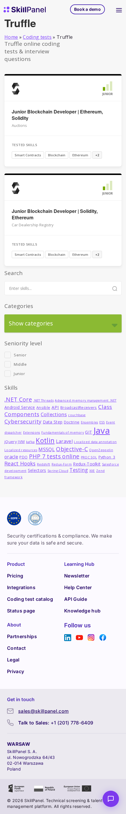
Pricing (15, 576)
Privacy (15, 671)
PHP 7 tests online (54, 456)
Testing (78, 470)
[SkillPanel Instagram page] (91, 637)
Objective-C (72, 449)
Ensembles (89, 422)
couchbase (77, 415)
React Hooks (20, 463)
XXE (92, 471)
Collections (54, 414)
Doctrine (72, 422)
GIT (88, 432)
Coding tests (37, 37)
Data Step (53, 422)
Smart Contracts (28, 155)
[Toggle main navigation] (119, 9)
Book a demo (87, 9)
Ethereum (80, 155)
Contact (16, 648)
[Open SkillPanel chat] (111, 799)
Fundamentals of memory (62, 432)
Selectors (37, 470)
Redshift (43, 464)
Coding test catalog (30, 599)
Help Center (78, 587)
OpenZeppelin (101, 450)
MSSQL (46, 449)
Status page (21, 611)
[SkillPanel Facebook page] (102, 637)
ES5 (102, 422)
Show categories (31, 323)
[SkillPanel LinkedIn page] (67, 637)
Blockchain (56, 155)
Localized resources (20, 450)
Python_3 (106, 457)
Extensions (31, 432)
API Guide (75, 599)
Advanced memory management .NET (85, 400)
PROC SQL (89, 457)
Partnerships (22, 636)
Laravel (64, 441)
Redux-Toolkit (87, 464)
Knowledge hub (82, 611)
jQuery (10, 441)
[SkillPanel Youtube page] (79, 637)
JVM (21, 441)
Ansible (43, 407)
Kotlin (45, 440)
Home (11, 37)
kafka (30, 442)
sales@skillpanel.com (43, 711)
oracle (11, 457)
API (55, 407)
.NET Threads (43, 400)
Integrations (21, 587)
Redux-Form (62, 464)
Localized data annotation (95, 442)
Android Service (19, 407)
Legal (13, 660)
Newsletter (76, 576)
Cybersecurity (22, 421)
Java (101, 430)
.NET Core (18, 399)
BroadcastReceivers (78, 407)
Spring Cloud (57, 471)
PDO (23, 457)
